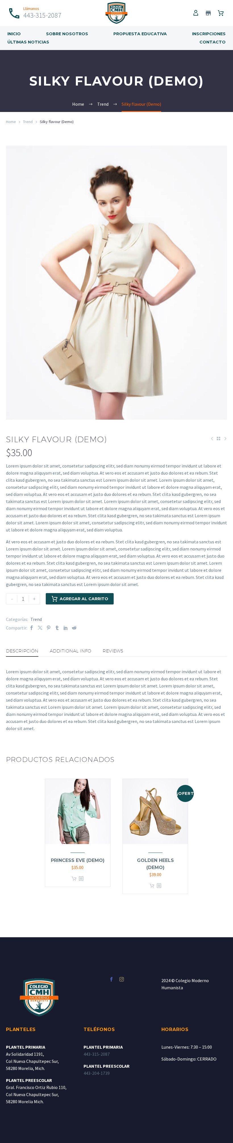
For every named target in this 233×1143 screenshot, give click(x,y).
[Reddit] (74, 627)
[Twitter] (40, 627)
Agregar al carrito (84, 598)
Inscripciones (209, 33)
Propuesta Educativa (140, 33)
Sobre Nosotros (67, 33)
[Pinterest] (48, 627)
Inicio (14, 33)
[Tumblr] (57, 627)
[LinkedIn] (65, 627)
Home (11, 121)
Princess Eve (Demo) (78, 860)
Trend (28, 121)
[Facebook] (31, 627)
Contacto (212, 42)
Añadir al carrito (74, 878)
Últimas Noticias (28, 42)
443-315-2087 (97, 1054)
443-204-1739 (97, 1073)
